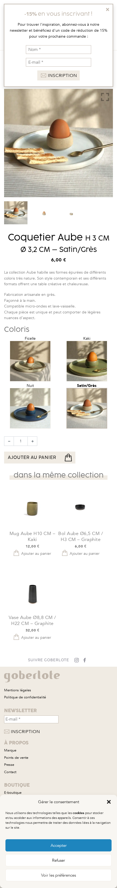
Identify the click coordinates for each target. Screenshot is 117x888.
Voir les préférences (58, 875)
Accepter (59, 845)
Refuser (58, 860)
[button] (109, 802)
